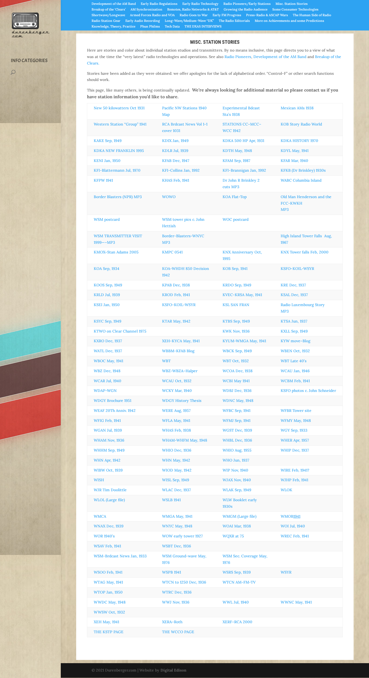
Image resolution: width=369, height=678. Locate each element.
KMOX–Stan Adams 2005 (116, 252)
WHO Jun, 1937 (236, 460)
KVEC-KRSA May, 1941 (242, 294)
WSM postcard (107, 219)
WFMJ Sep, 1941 (236, 420)
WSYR (286, 572)
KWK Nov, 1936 (236, 331)
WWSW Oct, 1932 (109, 612)
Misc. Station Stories (292, 4)
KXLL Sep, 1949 (294, 331)
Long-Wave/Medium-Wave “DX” (189, 21)
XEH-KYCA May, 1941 (181, 340)
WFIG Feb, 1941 (107, 420)
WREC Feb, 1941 (295, 536)
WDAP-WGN (105, 390)
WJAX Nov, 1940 (237, 479)
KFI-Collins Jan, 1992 (181, 170)
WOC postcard (236, 219)
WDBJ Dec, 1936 (237, 390)
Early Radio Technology (200, 4)
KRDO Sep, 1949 (237, 285)
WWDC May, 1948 (110, 602)
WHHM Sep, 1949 (109, 450)
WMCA (100, 516)
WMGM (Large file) (239, 516)
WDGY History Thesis (182, 400)
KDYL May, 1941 (294, 150)
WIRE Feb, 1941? (295, 470)
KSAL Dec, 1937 (294, 294)
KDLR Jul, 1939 (175, 150)
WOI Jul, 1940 (293, 526)
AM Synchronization (146, 9)
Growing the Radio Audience (245, 9)
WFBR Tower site (296, 410)
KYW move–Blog (295, 340)
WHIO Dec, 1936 (176, 450)
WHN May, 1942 (176, 460)
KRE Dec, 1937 (293, 285)
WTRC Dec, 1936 (177, 592)
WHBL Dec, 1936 (237, 440)
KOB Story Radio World (301, 124)
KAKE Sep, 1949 (108, 140)
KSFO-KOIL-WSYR (297, 268)
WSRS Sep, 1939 (237, 572)
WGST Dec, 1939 (237, 430)
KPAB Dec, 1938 (176, 285)
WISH (99, 479)
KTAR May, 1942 (176, 321)
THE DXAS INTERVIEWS (203, 26)
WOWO (169, 196)
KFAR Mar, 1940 (294, 160)
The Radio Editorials (234, 21)
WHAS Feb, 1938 (176, 430)
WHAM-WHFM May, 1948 (184, 440)
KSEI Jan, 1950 (107, 304)
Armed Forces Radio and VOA (152, 15)
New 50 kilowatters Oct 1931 (119, 108)
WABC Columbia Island (301, 180)
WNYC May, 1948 (177, 526)
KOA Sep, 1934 (106, 268)
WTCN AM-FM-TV (239, 582)
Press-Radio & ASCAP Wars (267, 15)
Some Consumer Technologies (295, 9)
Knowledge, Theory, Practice (113, 26)
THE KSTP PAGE (108, 631)
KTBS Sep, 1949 (236, 321)
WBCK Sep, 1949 (237, 350)
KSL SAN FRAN (236, 304)
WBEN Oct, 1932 (295, 350)
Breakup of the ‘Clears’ (109, 9)
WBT (166, 360)
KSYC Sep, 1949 (107, 321)
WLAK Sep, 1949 (237, 489)
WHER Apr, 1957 (295, 440)
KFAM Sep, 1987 (236, 160)
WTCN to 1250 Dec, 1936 (184, 582)
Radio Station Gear (106, 21)
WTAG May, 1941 (108, 582)
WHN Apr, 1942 (107, 460)
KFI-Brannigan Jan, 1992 (244, 170)
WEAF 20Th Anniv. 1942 (115, 410)
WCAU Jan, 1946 (295, 370)
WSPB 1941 (171, 572)
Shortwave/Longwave (108, 15)
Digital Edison (173, 670)
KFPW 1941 (103, 180)
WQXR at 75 (233, 536)
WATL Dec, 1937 (108, 350)
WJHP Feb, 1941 (294, 479)
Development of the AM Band (114, 4)
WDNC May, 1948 (238, 400)
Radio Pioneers (237, 56)
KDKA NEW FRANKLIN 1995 (119, 150)
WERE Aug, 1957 (176, 410)
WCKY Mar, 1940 (177, 390)
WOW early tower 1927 (182, 536)
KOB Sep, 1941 (235, 268)
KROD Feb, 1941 (176, 294)
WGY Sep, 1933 (294, 430)
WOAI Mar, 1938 (237, 526)
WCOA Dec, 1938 (238, 370)
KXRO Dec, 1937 (108, 340)
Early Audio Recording (142, 21)
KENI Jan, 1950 (107, 160)
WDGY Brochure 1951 (112, 400)
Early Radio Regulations (159, 4)
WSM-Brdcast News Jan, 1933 (120, 556)
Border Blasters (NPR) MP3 (118, 196)
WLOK (286, 489)
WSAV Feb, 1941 (107, 546)
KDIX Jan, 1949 (175, 140)
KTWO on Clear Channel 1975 (120, 331)
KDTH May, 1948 (237, 150)
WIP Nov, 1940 (235, 470)
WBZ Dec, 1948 (107, 370)
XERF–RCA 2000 (237, 621)
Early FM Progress (227, 15)
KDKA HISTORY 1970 (299, 140)
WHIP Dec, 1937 (295, 450)
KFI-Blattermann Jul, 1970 (117, 170)
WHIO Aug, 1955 (237, 450)
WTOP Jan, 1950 (108, 592)
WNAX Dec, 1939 (108, 526)
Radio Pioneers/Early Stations (247, 4)
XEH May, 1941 (106, 621)
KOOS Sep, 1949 (108, 285)
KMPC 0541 (172, 252)
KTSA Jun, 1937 (294, 321)
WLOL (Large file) (109, 499)
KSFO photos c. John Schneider (308, 390)
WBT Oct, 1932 (236, 360)
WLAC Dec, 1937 (176, 489)
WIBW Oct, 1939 (108, 470)
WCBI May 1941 (236, 380)
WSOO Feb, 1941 (108, 572)
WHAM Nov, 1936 (109, 440)
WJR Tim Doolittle (110, 489)
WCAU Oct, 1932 (177, 380)
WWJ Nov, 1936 (175, 602)
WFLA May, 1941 (176, 420)
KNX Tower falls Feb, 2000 (304, 252)
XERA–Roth (172, 621)
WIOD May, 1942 (177, 470)
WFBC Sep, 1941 (236, 410)
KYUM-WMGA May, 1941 (244, 340)
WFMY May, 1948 (296, 420)
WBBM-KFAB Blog (178, 350)
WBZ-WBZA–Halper (179, 370)
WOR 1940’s (104, 536)
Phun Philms (150, 26)
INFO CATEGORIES (29, 60)
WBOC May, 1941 (108, 360)
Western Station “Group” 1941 (120, 124)
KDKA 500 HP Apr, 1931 (243, 140)
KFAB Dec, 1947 (175, 160)
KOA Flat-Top (235, 196)
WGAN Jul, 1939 (108, 430)
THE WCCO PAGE (178, 631)
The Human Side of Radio (312, 15)
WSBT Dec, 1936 (176, 546)
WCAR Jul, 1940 (107, 380)
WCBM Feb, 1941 (295, 380)
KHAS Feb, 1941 (175, 180)
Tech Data (172, 26)
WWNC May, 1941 (296, 602)
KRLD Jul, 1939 (107, 294)
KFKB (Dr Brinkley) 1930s (303, 170)
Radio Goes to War (194, 15)
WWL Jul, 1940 (236, 602)
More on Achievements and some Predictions (289, 21)
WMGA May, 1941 (177, 516)
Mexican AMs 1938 (297, 108)
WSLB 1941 (171, 499)
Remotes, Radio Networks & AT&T (193, 9)
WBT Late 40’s (294, 360)
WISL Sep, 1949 (175, 479)
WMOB (290, 516)
